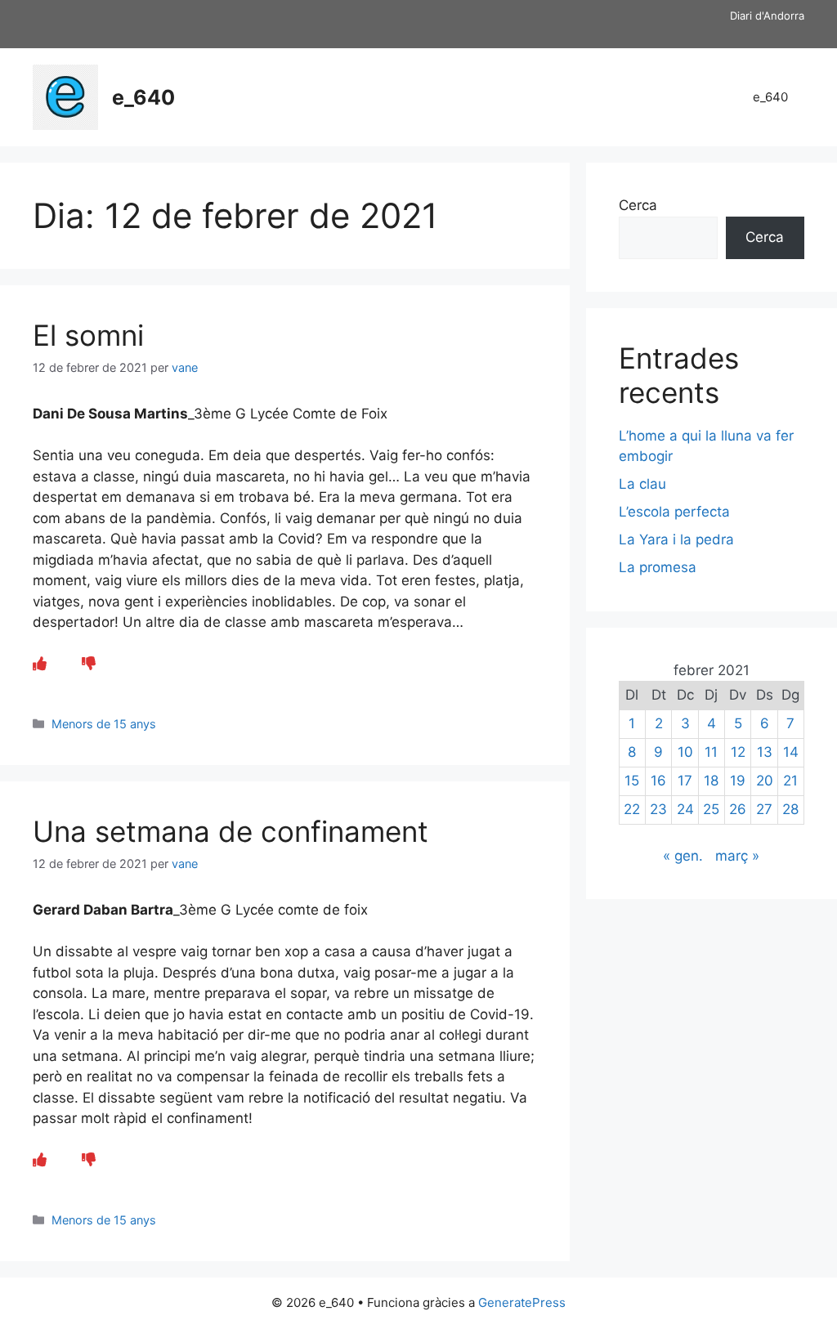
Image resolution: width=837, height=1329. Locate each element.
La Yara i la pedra (676, 539)
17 (685, 780)
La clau (642, 484)
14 (791, 752)
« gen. (683, 856)
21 (790, 780)
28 (790, 809)
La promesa (657, 567)
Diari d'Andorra (767, 15)
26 (737, 809)
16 (658, 780)
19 (737, 780)
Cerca (638, 205)
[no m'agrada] (89, 664)
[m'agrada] (40, 664)
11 (711, 752)
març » (737, 856)
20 (764, 780)
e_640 (143, 97)
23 (658, 809)
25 (711, 809)
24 (685, 809)
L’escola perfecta (674, 511)
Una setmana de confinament (230, 831)
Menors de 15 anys (103, 724)
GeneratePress (522, 1302)
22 (632, 809)
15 (631, 780)
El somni (88, 335)
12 (738, 752)
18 (711, 780)
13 (764, 752)
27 (764, 809)
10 (685, 752)
